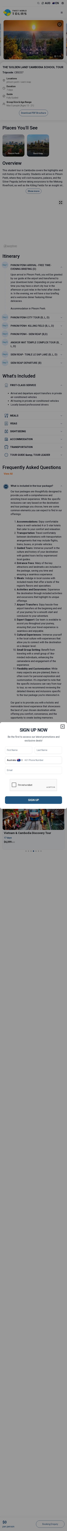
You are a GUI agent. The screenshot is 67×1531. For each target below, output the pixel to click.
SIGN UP (33, 800)
